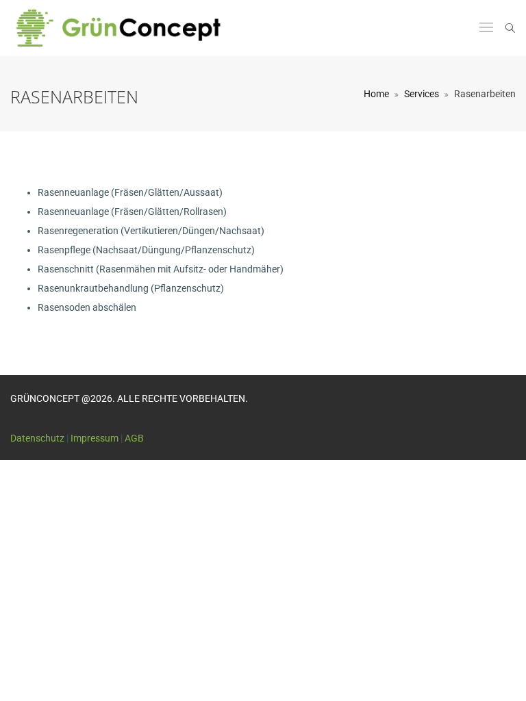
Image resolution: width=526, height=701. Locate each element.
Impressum (94, 438)
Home (376, 93)
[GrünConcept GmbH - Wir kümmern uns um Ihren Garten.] (127, 28)
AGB (134, 438)
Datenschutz (37, 438)
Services (421, 93)
